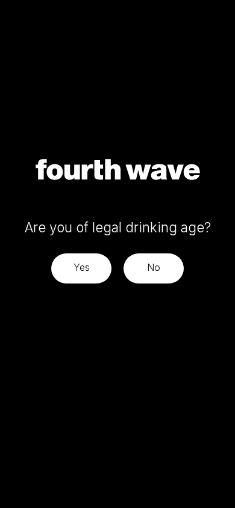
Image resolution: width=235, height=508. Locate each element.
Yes (82, 267)
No (153, 267)
